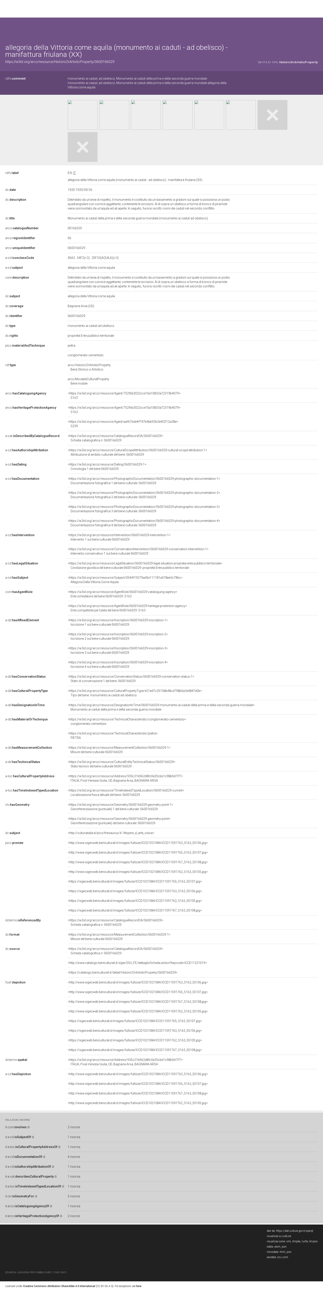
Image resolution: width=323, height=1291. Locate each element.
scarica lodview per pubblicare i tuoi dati (35, 1272)
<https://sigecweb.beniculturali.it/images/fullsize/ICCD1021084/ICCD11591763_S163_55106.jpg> (135, 891)
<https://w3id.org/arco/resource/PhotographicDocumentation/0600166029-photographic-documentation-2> (144, 495)
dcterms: (23, 920)
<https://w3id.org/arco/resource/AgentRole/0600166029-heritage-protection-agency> (127, 608)
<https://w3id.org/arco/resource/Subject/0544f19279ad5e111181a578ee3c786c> (125, 580)
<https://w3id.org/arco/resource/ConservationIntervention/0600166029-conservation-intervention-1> (138, 551)
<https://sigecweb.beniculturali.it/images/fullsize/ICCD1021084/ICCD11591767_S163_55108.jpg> (135, 910)
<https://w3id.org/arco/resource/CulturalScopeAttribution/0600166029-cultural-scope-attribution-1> (137, 452)
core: (17, 277)
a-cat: (32, 436)
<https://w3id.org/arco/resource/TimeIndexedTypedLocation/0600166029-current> (126, 793)
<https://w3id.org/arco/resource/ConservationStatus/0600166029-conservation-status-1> (131, 679)
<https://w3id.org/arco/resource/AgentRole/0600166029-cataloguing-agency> (122, 594)
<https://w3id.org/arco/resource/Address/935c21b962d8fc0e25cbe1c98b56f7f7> (125, 778)
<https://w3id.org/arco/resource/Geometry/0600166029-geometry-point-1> (120, 807)
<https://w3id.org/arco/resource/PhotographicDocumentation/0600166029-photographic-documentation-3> (144, 509)
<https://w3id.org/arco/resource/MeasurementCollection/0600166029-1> (119, 750)
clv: (17, 804)
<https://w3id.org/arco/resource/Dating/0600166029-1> (107, 467)
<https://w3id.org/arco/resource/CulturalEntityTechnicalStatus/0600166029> (121, 764)
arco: (22, 228)
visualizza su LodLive (279, 1236)
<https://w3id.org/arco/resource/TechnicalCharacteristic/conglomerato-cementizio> (127, 721)
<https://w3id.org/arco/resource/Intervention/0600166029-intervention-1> (119, 537)
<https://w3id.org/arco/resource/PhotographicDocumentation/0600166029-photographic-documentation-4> (144, 523)
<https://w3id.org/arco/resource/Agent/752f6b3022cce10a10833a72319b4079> (124, 395)
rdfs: (15, 78)
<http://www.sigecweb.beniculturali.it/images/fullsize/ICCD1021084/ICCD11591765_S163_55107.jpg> (138, 852)
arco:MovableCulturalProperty (88, 381)
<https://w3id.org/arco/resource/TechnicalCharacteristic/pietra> (113, 736)
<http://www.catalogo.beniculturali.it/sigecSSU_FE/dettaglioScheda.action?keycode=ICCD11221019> (137, 963)
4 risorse (74, 1156)
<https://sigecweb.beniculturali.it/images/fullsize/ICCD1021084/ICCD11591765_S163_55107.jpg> (135, 881)
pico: (25, 345)
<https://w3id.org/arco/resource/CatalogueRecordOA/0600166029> (115, 438)
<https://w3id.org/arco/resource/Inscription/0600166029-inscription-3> (118, 650)
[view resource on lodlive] (316, 28)
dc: (10, 190)
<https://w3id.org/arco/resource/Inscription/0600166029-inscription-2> (118, 636)
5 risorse (74, 1196)
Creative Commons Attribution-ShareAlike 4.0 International (59, 1286)
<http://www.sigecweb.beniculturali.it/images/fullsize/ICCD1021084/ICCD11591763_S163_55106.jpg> (138, 843)
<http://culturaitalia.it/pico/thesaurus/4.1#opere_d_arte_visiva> (111, 833)
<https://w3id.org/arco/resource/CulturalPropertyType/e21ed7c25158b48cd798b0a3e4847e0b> (135, 693)
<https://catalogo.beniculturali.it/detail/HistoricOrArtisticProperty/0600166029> (123, 972)
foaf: (15, 982)
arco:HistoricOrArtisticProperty (89, 367)
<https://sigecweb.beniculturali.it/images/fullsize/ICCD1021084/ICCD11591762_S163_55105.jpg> (135, 900)
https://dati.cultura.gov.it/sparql (294, 1230)
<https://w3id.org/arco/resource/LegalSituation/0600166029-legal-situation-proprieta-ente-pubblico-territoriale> (145, 565)
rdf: (10, 365)
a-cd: (19, 258)
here (139, 1286)
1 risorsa (74, 1137)
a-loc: (29, 776)
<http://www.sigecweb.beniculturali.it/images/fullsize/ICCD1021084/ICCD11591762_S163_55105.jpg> (138, 872)
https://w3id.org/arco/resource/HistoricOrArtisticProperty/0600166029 (59, 62)
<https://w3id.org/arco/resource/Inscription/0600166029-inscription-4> (118, 664)
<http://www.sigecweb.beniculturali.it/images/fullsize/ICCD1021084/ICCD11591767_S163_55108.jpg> (138, 862)
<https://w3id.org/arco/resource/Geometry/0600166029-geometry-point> (119, 821)
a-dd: (22, 620)
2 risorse (74, 1127)
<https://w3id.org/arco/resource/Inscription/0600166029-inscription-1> (118, 622)
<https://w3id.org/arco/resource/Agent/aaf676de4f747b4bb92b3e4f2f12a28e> (123, 424)
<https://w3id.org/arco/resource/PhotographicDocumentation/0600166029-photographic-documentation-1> (144, 481)
